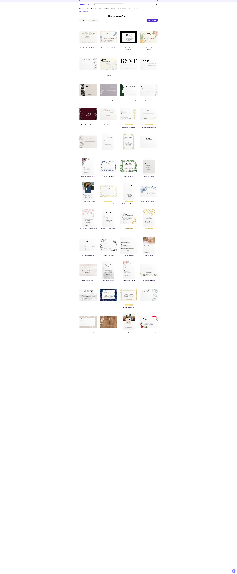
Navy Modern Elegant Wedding (88, 201)
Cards (99, 8)
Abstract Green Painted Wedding (128, 100)
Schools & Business (121, 8)
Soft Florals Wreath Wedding (149, 280)
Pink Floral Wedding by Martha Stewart (88, 228)
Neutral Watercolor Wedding (88, 280)
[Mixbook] (85, 4)
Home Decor (106, 8)
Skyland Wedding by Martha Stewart (88, 47)
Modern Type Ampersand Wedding (149, 100)
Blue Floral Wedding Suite (108, 176)
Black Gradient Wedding (108, 280)
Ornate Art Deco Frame (128, 152)
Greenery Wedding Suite (128, 176)
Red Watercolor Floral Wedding (149, 332)
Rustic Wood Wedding (108, 332)
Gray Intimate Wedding (108, 152)
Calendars (93, 8)
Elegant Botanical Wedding (129, 280)
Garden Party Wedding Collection (108, 47)
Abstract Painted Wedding (88, 332)
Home (80, 11)
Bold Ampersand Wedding (88, 255)
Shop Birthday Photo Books (124, 1)
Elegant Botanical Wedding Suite (88, 176)
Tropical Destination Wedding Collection (148, 48)
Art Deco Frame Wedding (128, 307)
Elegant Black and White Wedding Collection (128, 48)
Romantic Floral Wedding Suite (149, 127)
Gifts (88, 8)
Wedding (113, 8)
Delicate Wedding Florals (108, 124)
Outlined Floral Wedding (108, 255)
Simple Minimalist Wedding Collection (148, 74)
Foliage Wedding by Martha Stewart (129, 231)
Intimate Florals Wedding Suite (108, 100)
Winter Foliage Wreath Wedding (88, 124)
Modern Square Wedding (128, 255)
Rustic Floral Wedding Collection (88, 74)
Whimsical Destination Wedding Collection (108, 74)
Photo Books (81, 8)
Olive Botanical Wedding (148, 305)
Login (149, 4)
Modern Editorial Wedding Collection (128, 74)
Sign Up (153, 4)
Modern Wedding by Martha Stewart (129, 203)
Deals (129, 8)
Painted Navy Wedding (149, 152)
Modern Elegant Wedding (128, 332)
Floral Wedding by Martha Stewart (148, 201)
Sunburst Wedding (149, 231)
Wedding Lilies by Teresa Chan (128, 127)
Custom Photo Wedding (88, 305)
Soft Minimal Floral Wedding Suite (88, 152)
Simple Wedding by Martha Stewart (108, 228)
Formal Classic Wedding (149, 176)
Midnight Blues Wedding (108, 305)
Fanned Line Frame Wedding (108, 203)
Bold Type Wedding (149, 255)
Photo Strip (88, 100)
